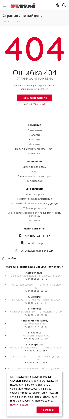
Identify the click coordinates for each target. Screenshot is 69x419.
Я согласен (47, 409)
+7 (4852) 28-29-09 (36, 290)
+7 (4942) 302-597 (36, 362)
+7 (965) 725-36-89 (36, 314)
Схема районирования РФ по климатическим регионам (34, 214)
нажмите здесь (19, 404)
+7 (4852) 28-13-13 (36, 235)
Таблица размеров (34, 208)
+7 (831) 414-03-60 (36, 326)
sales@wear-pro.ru (37, 243)
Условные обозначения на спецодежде (34, 203)
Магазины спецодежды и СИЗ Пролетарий (34, 266)
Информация (34, 188)
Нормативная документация (34, 198)
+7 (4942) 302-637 (36, 350)
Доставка (34, 220)
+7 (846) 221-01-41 (36, 302)
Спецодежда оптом (34, 166)
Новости (34, 134)
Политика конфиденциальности (34, 148)
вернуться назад (36, 104)
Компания (34, 124)
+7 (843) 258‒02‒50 (36, 338)
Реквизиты (34, 153)
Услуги (35, 171)
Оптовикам (34, 161)
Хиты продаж (34, 180)
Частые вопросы (34, 194)
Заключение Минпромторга (34, 176)
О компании (34, 130)
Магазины (34, 144)
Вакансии (34, 139)
